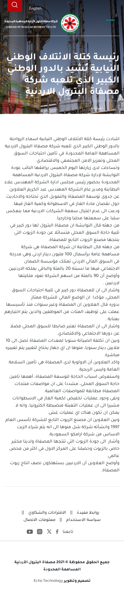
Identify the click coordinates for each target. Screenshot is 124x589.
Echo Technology (48, 581)
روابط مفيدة (87, 513)
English (35, 9)
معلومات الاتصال (39, 520)
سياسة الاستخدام (83, 520)
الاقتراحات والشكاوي (46, 513)
